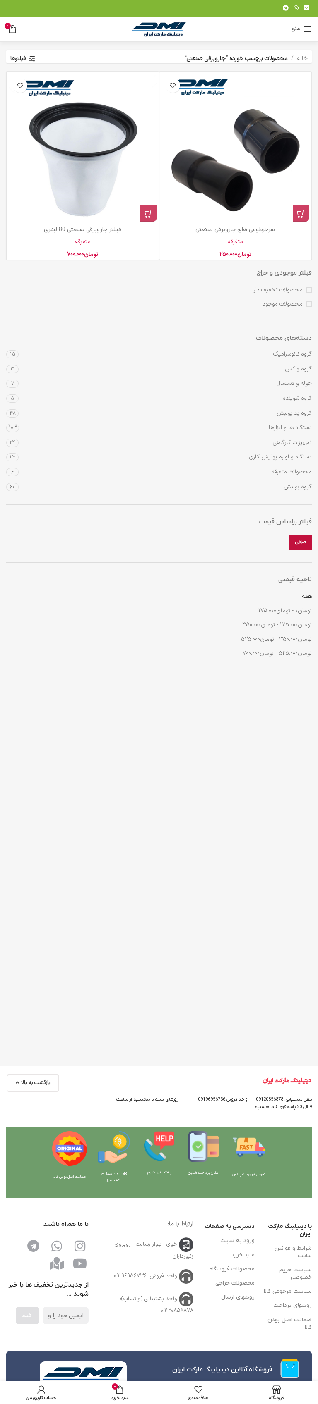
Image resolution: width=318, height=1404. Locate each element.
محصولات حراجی (235, 1283)
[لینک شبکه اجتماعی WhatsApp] (296, 8)
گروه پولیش (298, 486)
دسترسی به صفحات (230, 1226)
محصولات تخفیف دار (278, 290)
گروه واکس (298, 369)
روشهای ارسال (238, 1297)
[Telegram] (33, 1246)
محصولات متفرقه (291, 472)
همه (307, 596)
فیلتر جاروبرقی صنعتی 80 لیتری (82, 230)
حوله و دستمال (294, 383)
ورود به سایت (237, 1240)
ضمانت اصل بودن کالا (289, 1323)
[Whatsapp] (56, 1246)
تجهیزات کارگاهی (292, 442)
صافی (300, 542)
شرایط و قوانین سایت (293, 1252)
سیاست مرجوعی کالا (288, 1291)
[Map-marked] (56, 1263)
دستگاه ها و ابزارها (290, 427)
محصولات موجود (283, 304)
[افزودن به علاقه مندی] (173, 85)
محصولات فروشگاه (232, 1269)
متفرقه (235, 241)
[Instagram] (80, 1246)
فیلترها (18, 58)
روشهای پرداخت (292, 1305)
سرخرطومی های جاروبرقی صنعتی (235, 230)
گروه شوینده (297, 398)
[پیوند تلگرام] (285, 8)
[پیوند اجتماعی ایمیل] (306, 8)
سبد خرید (243, 1255)
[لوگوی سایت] (159, 28)
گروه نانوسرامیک (292, 354)
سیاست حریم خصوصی (295, 1273)
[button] (301, 213)
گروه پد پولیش (294, 413)
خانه (302, 58)
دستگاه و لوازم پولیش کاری (280, 457)
